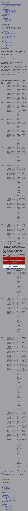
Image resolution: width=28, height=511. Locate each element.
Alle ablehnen (14, 262)
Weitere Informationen (11, 268)
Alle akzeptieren (14, 258)
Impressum (19, 268)
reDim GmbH (18, 270)
